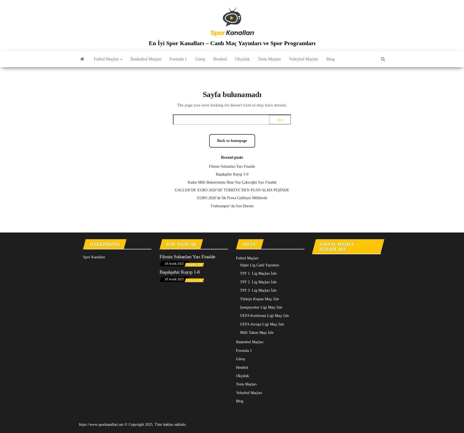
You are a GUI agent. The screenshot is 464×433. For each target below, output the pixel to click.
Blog (330, 59)
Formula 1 (178, 59)
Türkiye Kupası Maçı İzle (259, 299)
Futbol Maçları (107, 59)
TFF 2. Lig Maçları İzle (258, 282)
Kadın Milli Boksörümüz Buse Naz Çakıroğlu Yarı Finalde (232, 182)
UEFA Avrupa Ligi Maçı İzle (262, 324)
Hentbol (220, 59)
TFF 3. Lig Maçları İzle (258, 290)
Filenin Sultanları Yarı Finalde (232, 166)
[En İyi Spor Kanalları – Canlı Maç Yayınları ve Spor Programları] (82, 59)
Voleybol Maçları (303, 59)
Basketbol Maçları (145, 59)
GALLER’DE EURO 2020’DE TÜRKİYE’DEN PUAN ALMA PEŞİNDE (232, 190)
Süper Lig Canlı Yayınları (259, 265)
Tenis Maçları (269, 59)
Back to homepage (232, 141)
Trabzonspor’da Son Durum (232, 206)
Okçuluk (242, 59)
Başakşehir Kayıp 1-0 (232, 174)
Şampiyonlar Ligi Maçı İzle (261, 307)
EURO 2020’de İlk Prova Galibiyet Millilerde (232, 198)
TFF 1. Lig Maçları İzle (258, 273)
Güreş (200, 59)
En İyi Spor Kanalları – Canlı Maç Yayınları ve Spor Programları (232, 43)
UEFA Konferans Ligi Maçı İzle (264, 316)
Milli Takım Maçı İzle (257, 333)
